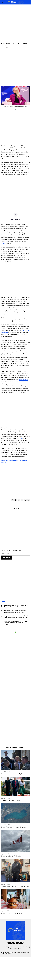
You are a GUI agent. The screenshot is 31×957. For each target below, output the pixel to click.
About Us (17, 952)
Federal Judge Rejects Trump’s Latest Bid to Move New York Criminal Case (16, 606)
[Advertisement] (15, 20)
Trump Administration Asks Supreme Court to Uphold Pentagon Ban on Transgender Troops (16, 616)
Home (2, 952)
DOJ (6, 506)
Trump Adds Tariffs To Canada (11, 856)
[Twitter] (19, 500)
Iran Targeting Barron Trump (10, 800)
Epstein (23, 506)
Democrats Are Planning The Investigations (15, 886)
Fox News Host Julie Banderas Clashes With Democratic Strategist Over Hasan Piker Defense (16, 622)
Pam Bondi (16, 508)
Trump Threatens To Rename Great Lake (14, 827)
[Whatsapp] (25, 500)
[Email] (28, 500)
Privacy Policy (6, 953)
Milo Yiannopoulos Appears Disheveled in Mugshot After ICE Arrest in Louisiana (15, 611)
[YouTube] (19, 943)
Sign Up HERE (9, 952)
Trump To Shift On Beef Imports (11, 913)
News (2, 40)
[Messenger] (15, 500)
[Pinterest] (22, 500)
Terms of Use (25, 952)
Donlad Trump (14, 506)
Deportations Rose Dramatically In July (13, 774)
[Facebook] (12, 500)
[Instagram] (14, 943)
